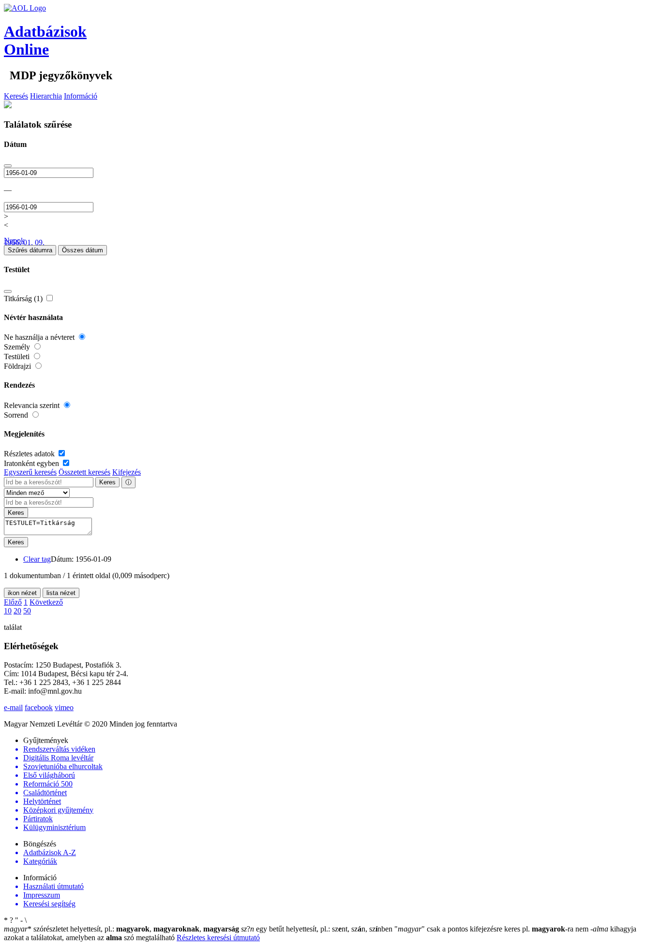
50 (27, 611)
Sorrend (17, 415)
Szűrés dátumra (30, 250)
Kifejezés (126, 472)
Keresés (16, 96)
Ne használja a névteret (40, 337)
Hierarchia (46, 96)
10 (8, 611)
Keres (107, 482)
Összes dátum (82, 250)
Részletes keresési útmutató (218, 937)
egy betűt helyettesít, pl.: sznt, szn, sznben (317, 929)
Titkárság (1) (24, 298)
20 (17, 611)
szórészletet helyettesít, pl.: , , (121, 929)
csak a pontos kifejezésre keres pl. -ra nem (492, 929)
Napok (14, 240)
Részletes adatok (30, 454)
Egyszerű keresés (30, 472)
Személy (18, 347)
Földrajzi (18, 366)
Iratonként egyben (32, 463)
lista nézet (60, 593)
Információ (80, 96)
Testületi (17, 356)
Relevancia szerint (32, 405)
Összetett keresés (84, 472)
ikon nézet (22, 593)
